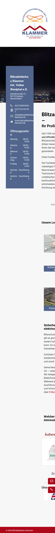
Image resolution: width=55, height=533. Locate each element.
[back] (48, 495)
